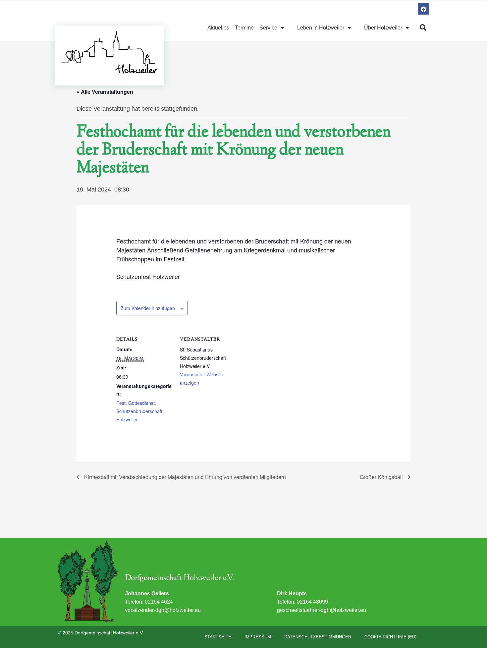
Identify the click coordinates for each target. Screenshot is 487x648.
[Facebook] (423, 9)
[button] (423, 27)
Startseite (217, 636)
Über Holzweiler (383, 27)
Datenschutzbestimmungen (317, 636)
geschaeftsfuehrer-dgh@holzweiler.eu (321, 610)
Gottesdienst (141, 403)
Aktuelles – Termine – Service (242, 27)
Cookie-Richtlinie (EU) (390, 636)
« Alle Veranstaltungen (105, 91)
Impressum (257, 636)
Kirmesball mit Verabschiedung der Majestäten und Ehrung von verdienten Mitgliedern (184, 477)
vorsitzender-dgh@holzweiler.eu (163, 610)
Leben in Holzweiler (320, 27)
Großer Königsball (382, 477)
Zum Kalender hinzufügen (148, 308)
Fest (121, 403)
